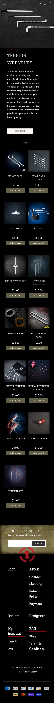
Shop (11, 569)
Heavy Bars (15, 176)
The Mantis (15, 229)
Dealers (14, 616)
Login (11, 648)
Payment (35, 603)
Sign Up (13, 641)
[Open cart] (50, 3)
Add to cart (15, 190)
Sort (26, 143)
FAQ (32, 628)
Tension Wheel (15, 334)
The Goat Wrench (15, 281)
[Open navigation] (4, 3)
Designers (37, 616)
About (34, 569)
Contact (35, 576)
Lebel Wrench (38, 439)
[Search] (45, 3)
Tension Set (15, 491)
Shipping (35, 583)
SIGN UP (38, 543)
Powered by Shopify (27, 671)
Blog (32, 636)
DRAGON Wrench (15, 439)
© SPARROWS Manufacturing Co (27, 668)
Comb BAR (38, 229)
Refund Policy (34, 594)
